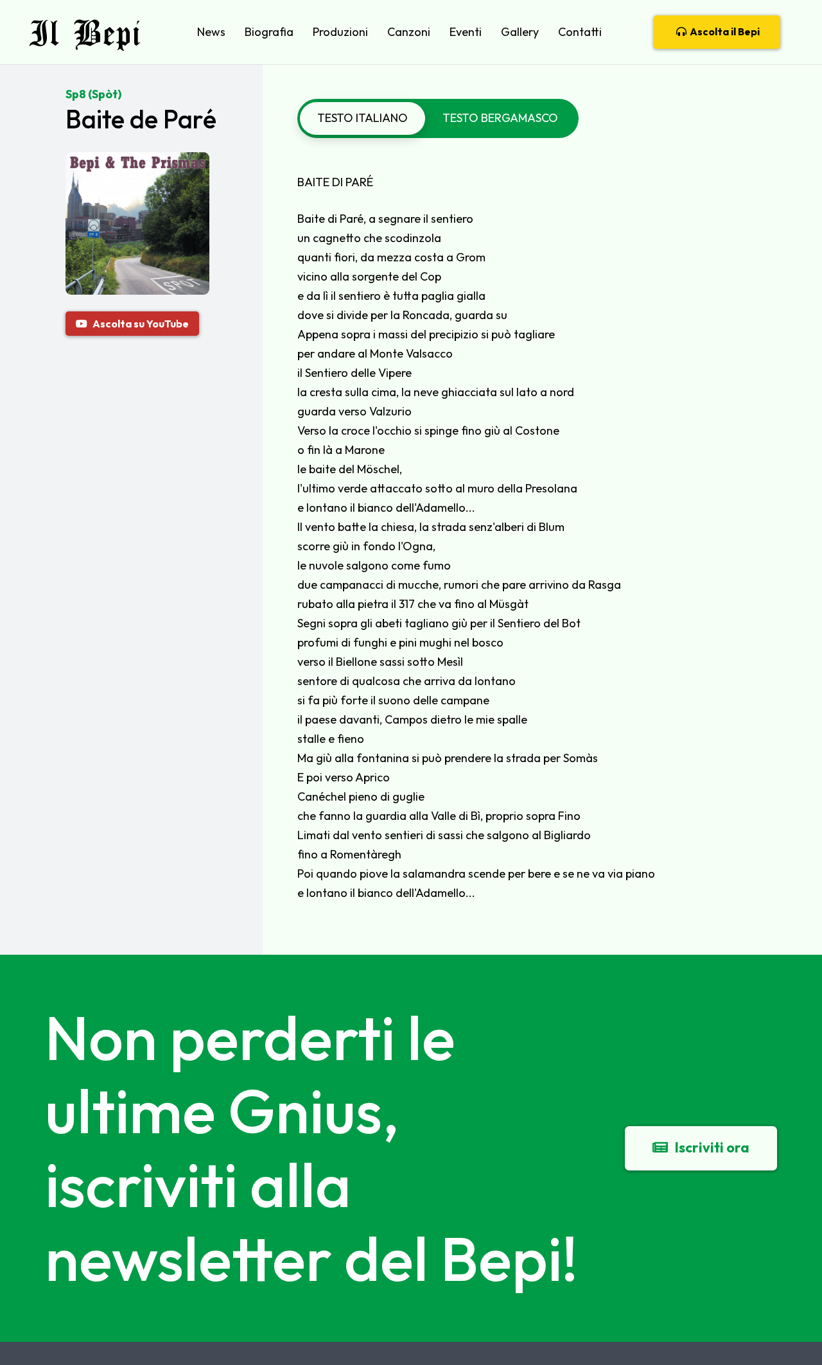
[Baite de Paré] (137, 161)
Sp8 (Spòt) (93, 94)
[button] (232, 32)
